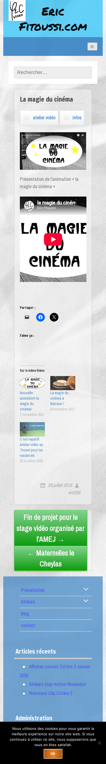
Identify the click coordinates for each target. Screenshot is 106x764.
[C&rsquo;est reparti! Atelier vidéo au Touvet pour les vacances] (32, 429)
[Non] (99, 743)
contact (28, 625)
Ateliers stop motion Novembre (57, 684)
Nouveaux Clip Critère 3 (50, 693)
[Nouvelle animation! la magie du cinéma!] (32, 383)
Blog (25, 613)
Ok (53, 754)
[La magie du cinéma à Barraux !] (62, 383)
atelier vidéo (44, 117)
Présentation (33, 590)
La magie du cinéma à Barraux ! (59, 398)
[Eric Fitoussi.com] (22, 17)
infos (77, 117)
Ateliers (28, 601)
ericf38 (74, 492)
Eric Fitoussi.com (53, 18)
